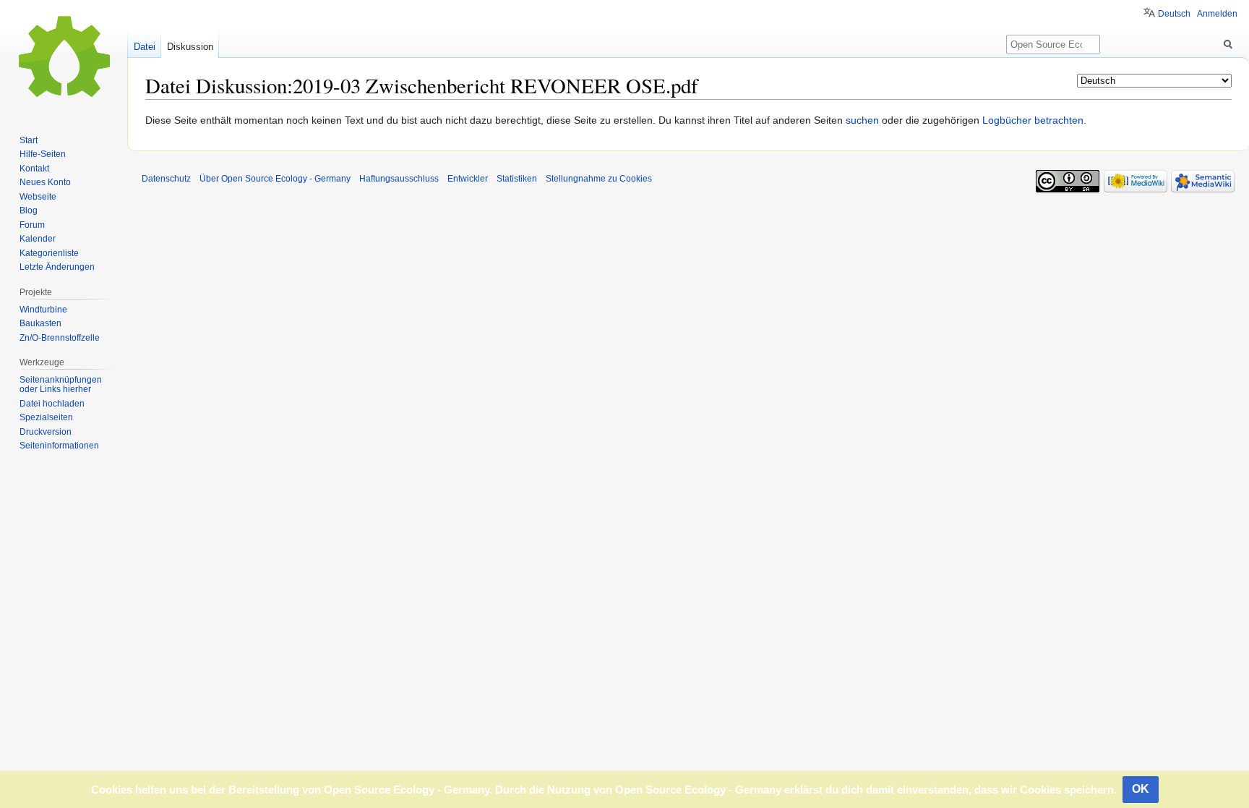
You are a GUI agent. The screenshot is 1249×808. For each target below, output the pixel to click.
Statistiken (517, 179)
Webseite (38, 197)
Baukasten (40, 323)
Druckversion (46, 432)
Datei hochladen (52, 404)
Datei (144, 46)
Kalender (38, 239)
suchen (862, 120)
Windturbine (43, 310)
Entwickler (467, 179)
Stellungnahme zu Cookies (599, 179)
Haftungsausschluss (399, 179)
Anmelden (1217, 14)
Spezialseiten (46, 417)
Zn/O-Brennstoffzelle (60, 338)
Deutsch (1174, 14)
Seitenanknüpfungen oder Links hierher (61, 385)
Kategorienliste (49, 253)
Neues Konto (45, 182)
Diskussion (190, 46)
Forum (32, 225)
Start (29, 140)
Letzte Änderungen (57, 267)
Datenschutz (166, 179)
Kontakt (34, 168)
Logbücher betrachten (1032, 120)
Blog (29, 210)
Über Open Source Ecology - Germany (275, 179)
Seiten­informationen (59, 446)
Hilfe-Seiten (43, 154)
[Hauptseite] (63, 58)
